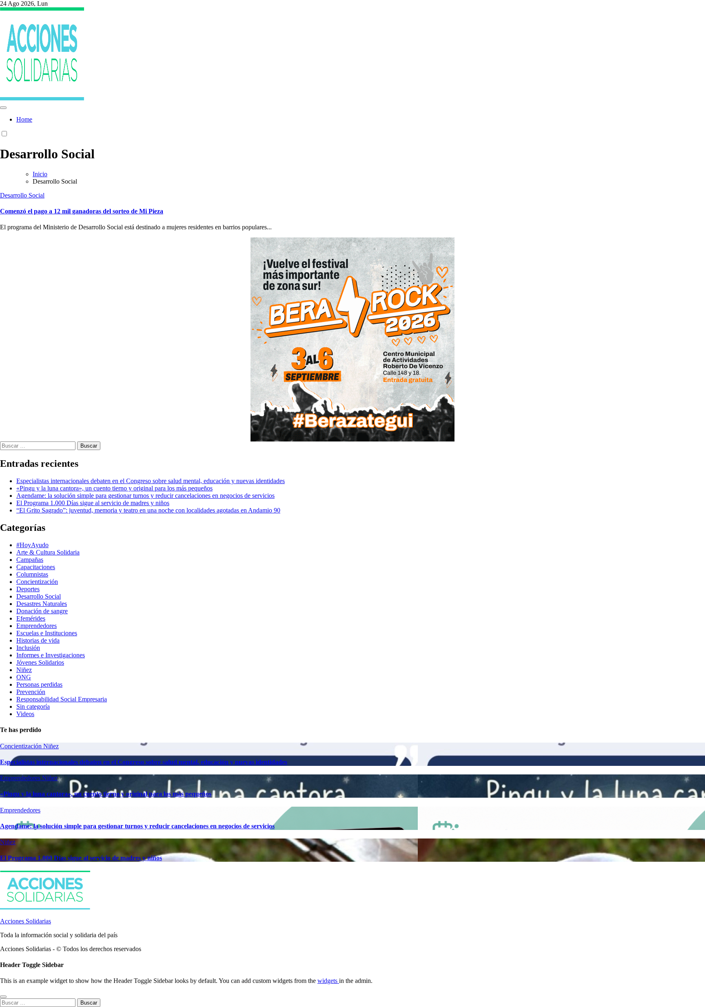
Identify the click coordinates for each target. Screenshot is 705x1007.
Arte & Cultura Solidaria (48, 552)
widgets (328, 980)
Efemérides (30, 618)
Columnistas (32, 574)
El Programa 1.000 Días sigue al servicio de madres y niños (92, 502)
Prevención (30, 691)
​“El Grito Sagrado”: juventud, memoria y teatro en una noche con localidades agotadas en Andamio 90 (148, 510)
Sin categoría (33, 706)
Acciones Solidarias (25, 921)
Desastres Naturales (41, 603)
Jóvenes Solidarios (40, 662)
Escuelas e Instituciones (46, 633)
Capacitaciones (35, 566)
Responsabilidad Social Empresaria (61, 699)
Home (24, 119)
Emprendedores (36, 625)
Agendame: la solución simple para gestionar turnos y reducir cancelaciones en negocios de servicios (145, 495)
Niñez (24, 669)
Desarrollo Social (22, 195)
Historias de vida (38, 640)
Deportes (28, 589)
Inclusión (28, 647)
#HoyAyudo (32, 544)
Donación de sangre (42, 611)
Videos (25, 713)
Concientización (37, 581)
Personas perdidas (39, 684)
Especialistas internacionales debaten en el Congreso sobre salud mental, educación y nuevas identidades (150, 480)
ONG (23, 677)
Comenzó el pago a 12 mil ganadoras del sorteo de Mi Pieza (81, 211)
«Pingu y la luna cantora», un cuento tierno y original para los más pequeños (114, 488)
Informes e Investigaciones (50, 655)
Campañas (29, 559)
